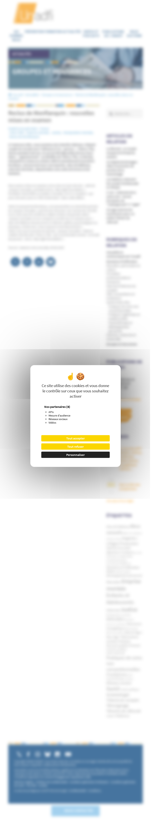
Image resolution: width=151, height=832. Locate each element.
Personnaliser (75, 455)
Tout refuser (75, 446)
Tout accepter (75, 438)
